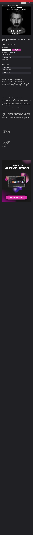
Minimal (6, 54)
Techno (10, 54)
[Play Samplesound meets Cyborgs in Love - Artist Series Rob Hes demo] (6, 50)
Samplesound (4, 37)
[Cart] (28, 3)
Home (3, 5)
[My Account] (27, 3)
